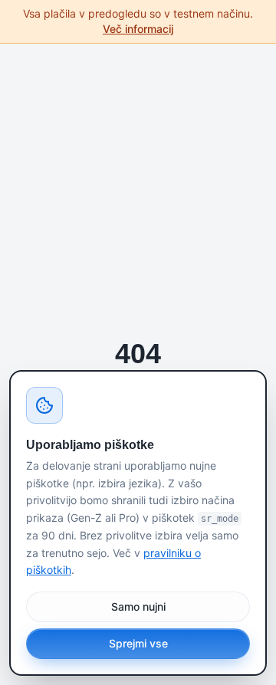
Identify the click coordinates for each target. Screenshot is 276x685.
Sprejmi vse (138, 643)
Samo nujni (138, 606)
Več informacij (138, 28)
